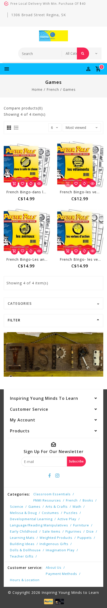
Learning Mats (22, 537)
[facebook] (50, 476)
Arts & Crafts (57, 506)
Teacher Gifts (22, 556)
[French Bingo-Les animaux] (27, 232)
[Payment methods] (48, 601)
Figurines (73, 531)
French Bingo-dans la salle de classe (40, 192)
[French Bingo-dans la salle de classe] (27, 165)
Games (69, 89)
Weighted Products (56, 537)
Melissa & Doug (23, 512)
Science (16, 506)
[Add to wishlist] (22, 183)
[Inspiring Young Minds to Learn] (53, 35)
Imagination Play (60, 550)
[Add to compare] (30, 183)
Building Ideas (22, 544)
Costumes (50, 512)
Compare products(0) (23, 108)
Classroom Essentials (52, 494)
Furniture (81, 525)
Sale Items (51, 531)
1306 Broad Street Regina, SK (38, 14)
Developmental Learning (31, 519)
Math (77, 506)
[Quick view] (39, 183)
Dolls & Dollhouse (25, 550)
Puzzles (71, 512)
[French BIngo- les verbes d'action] (80, 232)
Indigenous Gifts (54, 544)
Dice (90, 531)
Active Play (66, 519)
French (53, 89)
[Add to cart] (14, 183)
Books (88, 500)
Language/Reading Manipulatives (39, 525)
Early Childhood (23, 531)
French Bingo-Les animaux (31, 259)
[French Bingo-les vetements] (80, 165)
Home (37, 89)
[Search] (83, 53)
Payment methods (61, 573)
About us (53, 567)
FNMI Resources (47, 500)
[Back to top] (97, 596)
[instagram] (57, 476)
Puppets (84, 537)
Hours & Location (25, 580)
